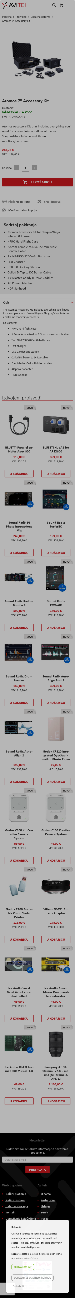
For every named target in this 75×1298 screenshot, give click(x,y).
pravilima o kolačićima (26, 1258)
